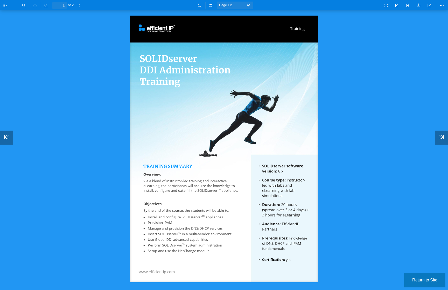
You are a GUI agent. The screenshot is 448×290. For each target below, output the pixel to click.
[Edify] (374, 4)
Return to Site (424, 280)
